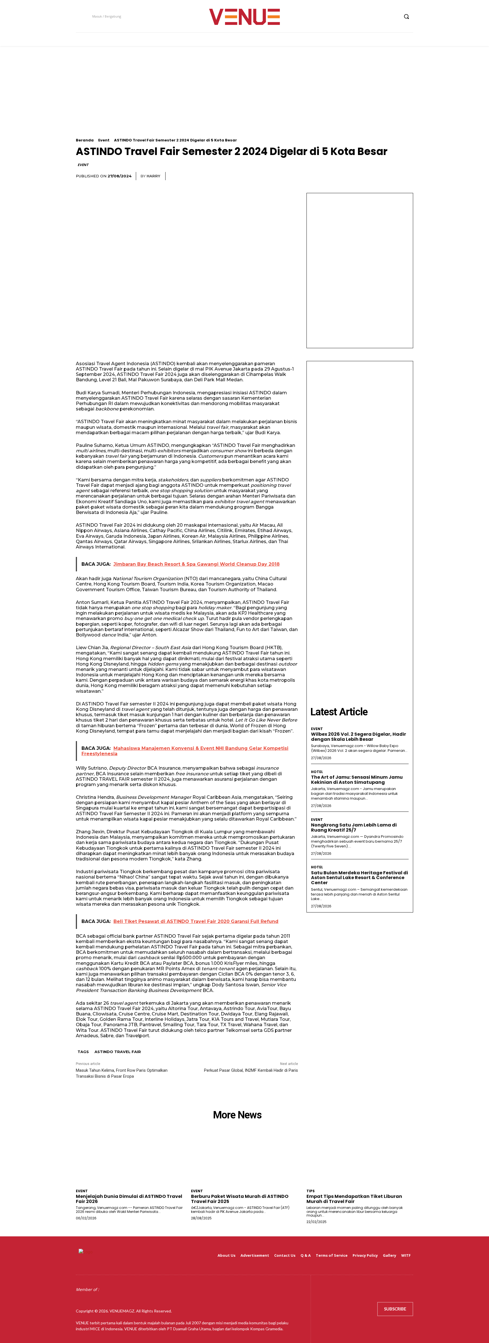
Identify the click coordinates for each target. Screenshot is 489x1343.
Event (104, 140)
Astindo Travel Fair (118, 1051)
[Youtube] (394, 16)
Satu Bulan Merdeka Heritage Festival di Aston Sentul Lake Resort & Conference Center (359, 877)
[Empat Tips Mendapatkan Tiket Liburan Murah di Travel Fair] (359, 1159)
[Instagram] (373, 16)
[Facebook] (362, 16)
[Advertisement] (244, 98)
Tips (310, 1191)
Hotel (317, 772)
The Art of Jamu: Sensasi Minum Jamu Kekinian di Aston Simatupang (357, 779)
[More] (407, 176)
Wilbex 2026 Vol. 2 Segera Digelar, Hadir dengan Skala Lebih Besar (358, 736)
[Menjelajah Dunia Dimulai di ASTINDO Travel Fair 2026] (129, 1159)
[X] (384, 16)
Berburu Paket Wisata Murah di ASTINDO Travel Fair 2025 (239, 1199)
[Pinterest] (381, 176)
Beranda (85, 140)
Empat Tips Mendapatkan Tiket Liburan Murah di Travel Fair (354, 1199)
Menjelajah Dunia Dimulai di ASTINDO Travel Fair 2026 (129, 1199)
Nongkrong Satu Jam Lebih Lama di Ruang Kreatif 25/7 (354, 827)
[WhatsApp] (394, 176)
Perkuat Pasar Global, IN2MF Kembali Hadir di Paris (251, 1070)
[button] (406, 16)
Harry (153, 176)
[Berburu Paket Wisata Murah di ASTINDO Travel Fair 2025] (244, 1159)
